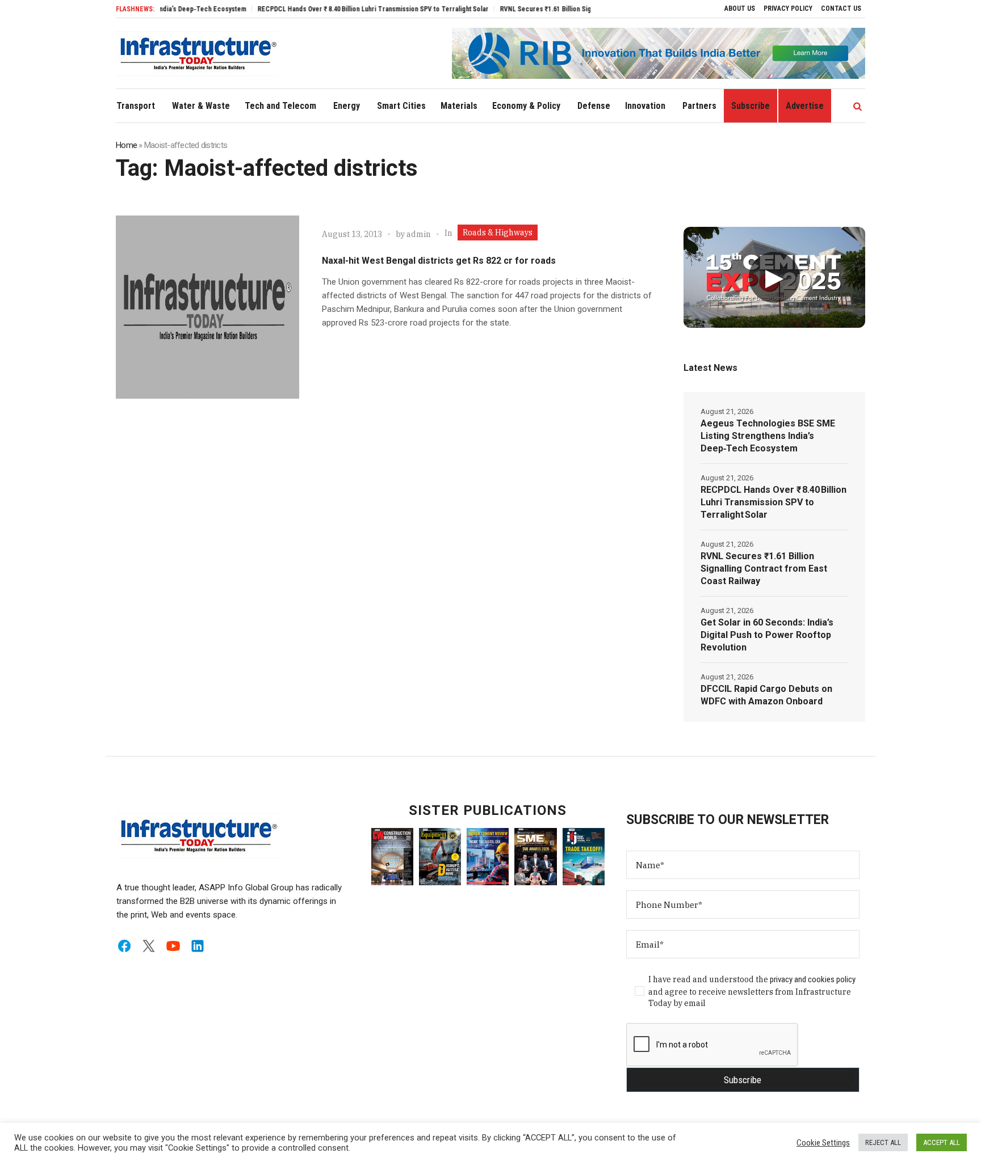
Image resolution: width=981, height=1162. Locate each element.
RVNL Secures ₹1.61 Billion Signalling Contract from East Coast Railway (577, 9)
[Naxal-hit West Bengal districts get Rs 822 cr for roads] (207, 307)
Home (126, 145)
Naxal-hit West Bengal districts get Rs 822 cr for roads (439, 260)
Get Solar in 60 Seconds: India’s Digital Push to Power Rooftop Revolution (767, 635)
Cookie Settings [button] (823, 1143)
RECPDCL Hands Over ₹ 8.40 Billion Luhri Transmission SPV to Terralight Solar (344, 9)
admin (418, 234)
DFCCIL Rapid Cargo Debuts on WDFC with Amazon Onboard (766, 695)
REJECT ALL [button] (883, 1142)
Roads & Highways (498, 232)
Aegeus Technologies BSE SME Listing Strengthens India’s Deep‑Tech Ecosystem (768, 436)
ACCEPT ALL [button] (941, 1142)
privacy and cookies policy (813, 979)
